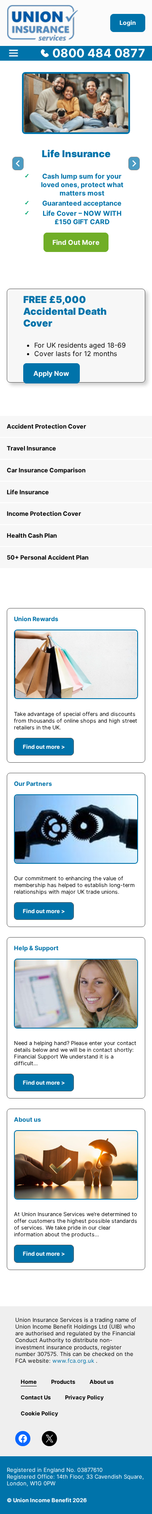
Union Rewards (36, 618)
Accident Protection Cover (46, 426)
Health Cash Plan (32, 535)
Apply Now (51, 373)
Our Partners (33, 783)
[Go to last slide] (18, 163)
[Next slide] (134, 163)
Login (127, 22)
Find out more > (44, 746)
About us (27, 1119)
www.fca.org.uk (73, 1360)
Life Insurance (28, 492)
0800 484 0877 (98, 53)
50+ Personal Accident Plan (48, 557)
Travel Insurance (31, 448)
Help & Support (36, 947)
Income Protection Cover (44, 513)
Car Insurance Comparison (46, 470)
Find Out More (76, 242)
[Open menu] (13, 53)
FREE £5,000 (55, 299)
